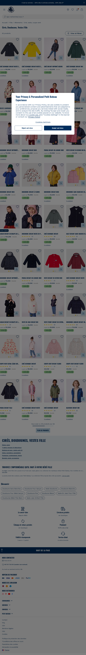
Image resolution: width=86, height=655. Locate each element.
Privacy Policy (34, 117)
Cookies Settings (43, 122)
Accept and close (57, 128)
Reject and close (27, 128)
